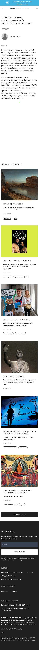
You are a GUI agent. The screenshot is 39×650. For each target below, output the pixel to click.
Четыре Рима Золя (13, 204)
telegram (4, 591)
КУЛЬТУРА (29, 572)
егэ (11, 334)
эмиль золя (7, 218)
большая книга (19, 277)
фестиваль (23, 448)
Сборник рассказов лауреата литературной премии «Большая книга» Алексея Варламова (19, 266)
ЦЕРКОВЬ (4, 572)
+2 (24, 334)
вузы (5, 334)
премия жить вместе (10, 448)
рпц (18, 504)
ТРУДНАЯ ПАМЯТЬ (8, 576)
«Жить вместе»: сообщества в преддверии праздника (19, 432)
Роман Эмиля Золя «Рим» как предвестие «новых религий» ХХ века (18, 209)
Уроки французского (14, 376)
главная (3, 45)
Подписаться (19, 552)
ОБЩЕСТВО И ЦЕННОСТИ (11, 579)
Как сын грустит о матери (17, 261)
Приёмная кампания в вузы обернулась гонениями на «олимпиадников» (17, 324)
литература (7, 277)
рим (15, 218)
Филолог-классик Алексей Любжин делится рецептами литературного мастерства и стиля (19, 382)
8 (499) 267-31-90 (23, 605)
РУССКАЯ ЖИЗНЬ (17, 572)
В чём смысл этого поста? (13, 496)
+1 (27, 277)
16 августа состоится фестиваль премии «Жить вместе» (18, 438)
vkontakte (13, 591)
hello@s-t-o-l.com (7, 605)
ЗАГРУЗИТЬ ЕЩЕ (19, 514)
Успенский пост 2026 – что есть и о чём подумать (17, 491)
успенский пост (8, 504)
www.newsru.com (21, 60)
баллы (18, 334)
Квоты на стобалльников (17, 320)
